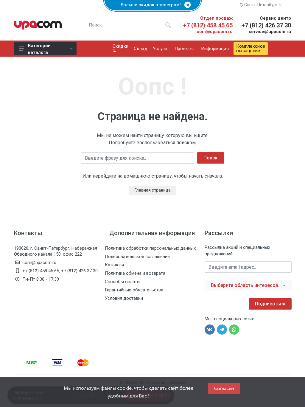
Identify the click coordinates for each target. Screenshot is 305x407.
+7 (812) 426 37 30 (266, 25)
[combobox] (248, 285)
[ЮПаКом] (38, 25)
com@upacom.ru (215, 31)
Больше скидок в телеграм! (152, 4)
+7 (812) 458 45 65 (208, 25)
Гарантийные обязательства (134, 290)
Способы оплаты (122, 281)
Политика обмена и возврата (135, 273)
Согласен (224, 388)
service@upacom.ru (270, 31)
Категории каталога (39, 49)
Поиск (210, 158)
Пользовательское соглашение (137, 256)
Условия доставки (124, 298)
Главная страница (152, 190)
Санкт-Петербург (260, 4)
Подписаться (270, 304)
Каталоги (114, 265)
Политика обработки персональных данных (150, 248)
